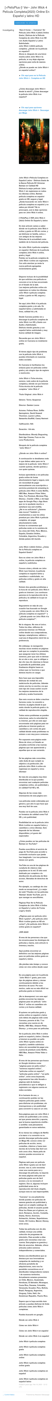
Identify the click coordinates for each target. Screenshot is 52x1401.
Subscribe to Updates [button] (26, 23)
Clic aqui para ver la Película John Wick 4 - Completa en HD (32, 76)
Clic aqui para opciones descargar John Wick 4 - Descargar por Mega (34, 110)
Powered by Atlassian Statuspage (37, 1394)
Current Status (8, 1394)
